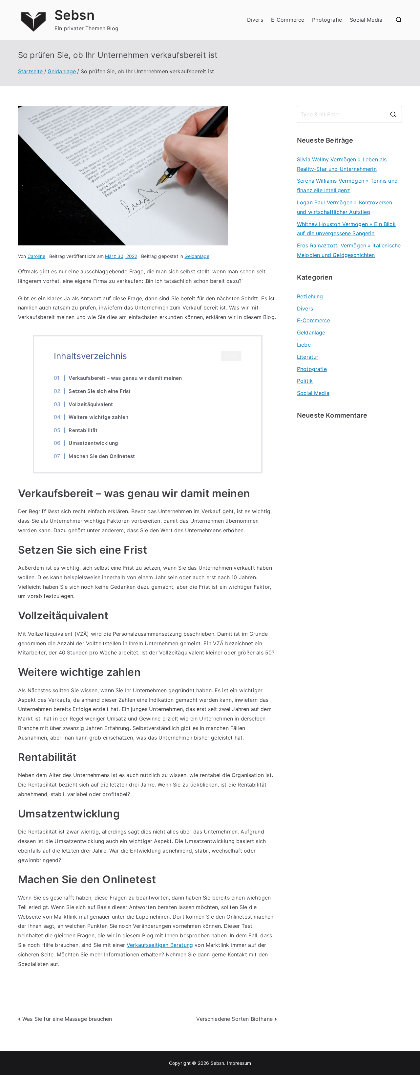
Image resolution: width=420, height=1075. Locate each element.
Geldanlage (196, 256)
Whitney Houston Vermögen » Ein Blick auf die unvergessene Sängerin (346, 229)
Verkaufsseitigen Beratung (160, 945)
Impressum (239, 1063)
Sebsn (74, 15)
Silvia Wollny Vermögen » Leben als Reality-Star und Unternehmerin (342, 164)
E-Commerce (287, 19)
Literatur (307, 357)
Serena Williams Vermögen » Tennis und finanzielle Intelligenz (347, 185)
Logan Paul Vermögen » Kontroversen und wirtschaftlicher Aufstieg (344, 207)
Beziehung (310, 296)
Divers (255, 19)
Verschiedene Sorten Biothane (234, 1019)
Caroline (36, 256)
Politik (305, 380)
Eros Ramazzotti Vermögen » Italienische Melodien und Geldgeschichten (349, 250)
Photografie (327, 19)
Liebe (304, 344)
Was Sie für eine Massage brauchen (67, 1019)
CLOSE (231, 356)
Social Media (366, 19)
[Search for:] (349, 114)
